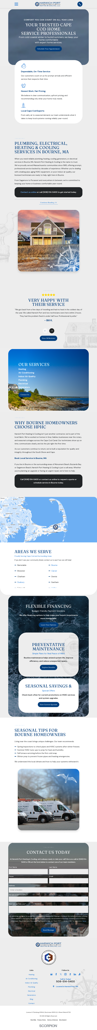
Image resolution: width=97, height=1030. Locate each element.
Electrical (31, 991)
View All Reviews (48, 338)
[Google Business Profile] (51, 974)
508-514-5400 (65, 981)
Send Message (48, 930)
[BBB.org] (70, 974)
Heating (31, 975)
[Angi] (79, 974)
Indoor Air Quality (31, 983)
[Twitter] (61, 974)
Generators (31, 995)
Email (51, 876)
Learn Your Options (48, 625)
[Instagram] (65, 974)
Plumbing (31, 987)
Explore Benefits (48, 667)
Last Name (53, 867)
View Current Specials (48, 704)
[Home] (48, 4)
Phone (11, 876)
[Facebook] (56, 974)
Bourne (54, 565)
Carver (54, 571)
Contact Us (25, 395)
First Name (13, 867)
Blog (31, 999)
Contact (31, 1003)
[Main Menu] (16, 4)
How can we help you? (17, 904)
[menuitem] (33, 1020)
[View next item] (51, 330)
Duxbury (20, 582)
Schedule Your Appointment (48, 49)
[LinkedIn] (75, 974)
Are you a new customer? (18, 895)
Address (12, 886)
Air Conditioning (31, 979)
